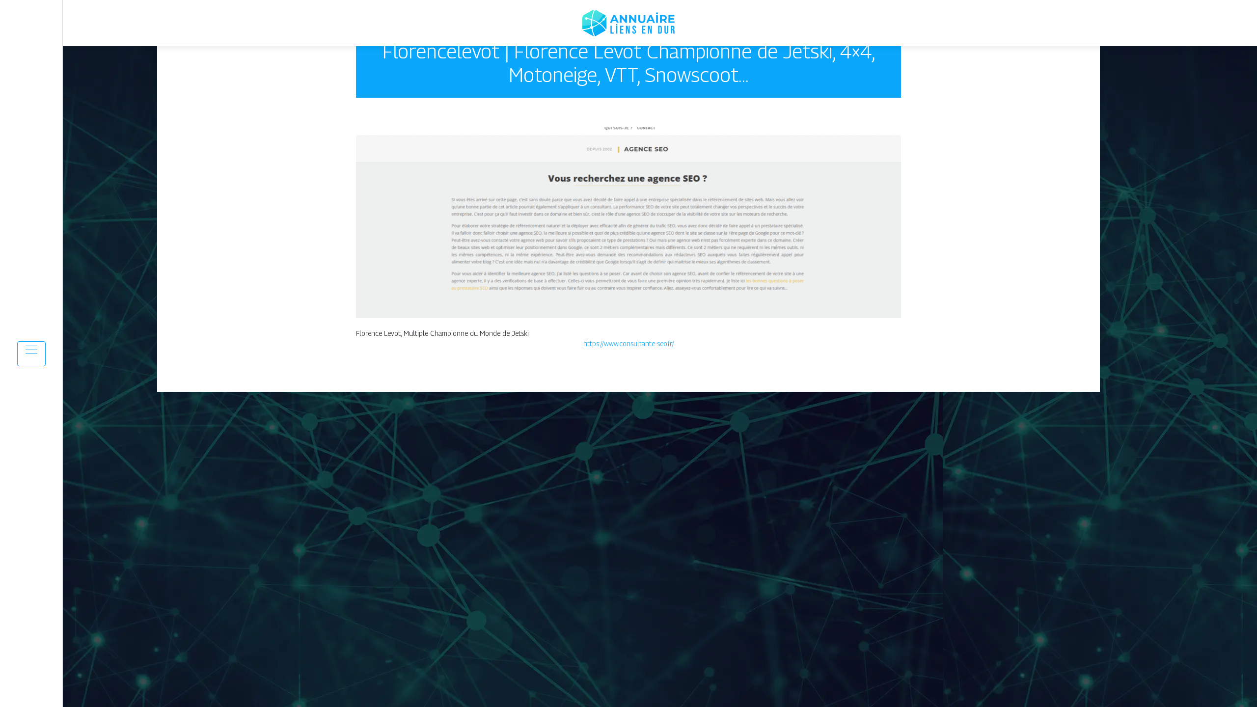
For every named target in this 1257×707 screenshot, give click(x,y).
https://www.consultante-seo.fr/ (628, 343)
